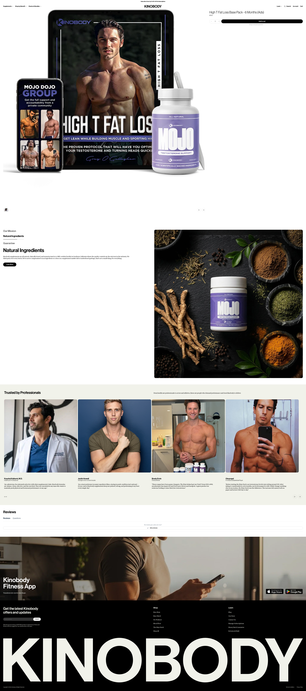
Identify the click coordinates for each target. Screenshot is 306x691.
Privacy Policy (300, 687)
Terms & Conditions (290, 687)
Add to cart (262, 21)
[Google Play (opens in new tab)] (294, 591)
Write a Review (153, 528)
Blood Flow (157, 623)
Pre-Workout (157, 620)
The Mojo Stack (158, 627)
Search (288, 6)
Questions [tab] (17, 518)
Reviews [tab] (6, 518)
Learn (278, 6)
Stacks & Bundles (34, 6)
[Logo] (153, 660)
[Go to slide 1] (6, 210)
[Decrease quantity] (211, 21)
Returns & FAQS (233, 631)
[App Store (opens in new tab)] (274, 591)
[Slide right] (204, 210)
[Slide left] (199, 210)
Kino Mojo (156, 612)
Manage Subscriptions (236, 623)
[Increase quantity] (219, 21)
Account (295, 6)
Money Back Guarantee (236, 627)
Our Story (231, 616)
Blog (229, 612)
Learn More (9, 266)
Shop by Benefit (20, 6)
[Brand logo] (153, 6)
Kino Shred (157, 616)
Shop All (156, 631)
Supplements (7, 6)
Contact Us (232, 620)
